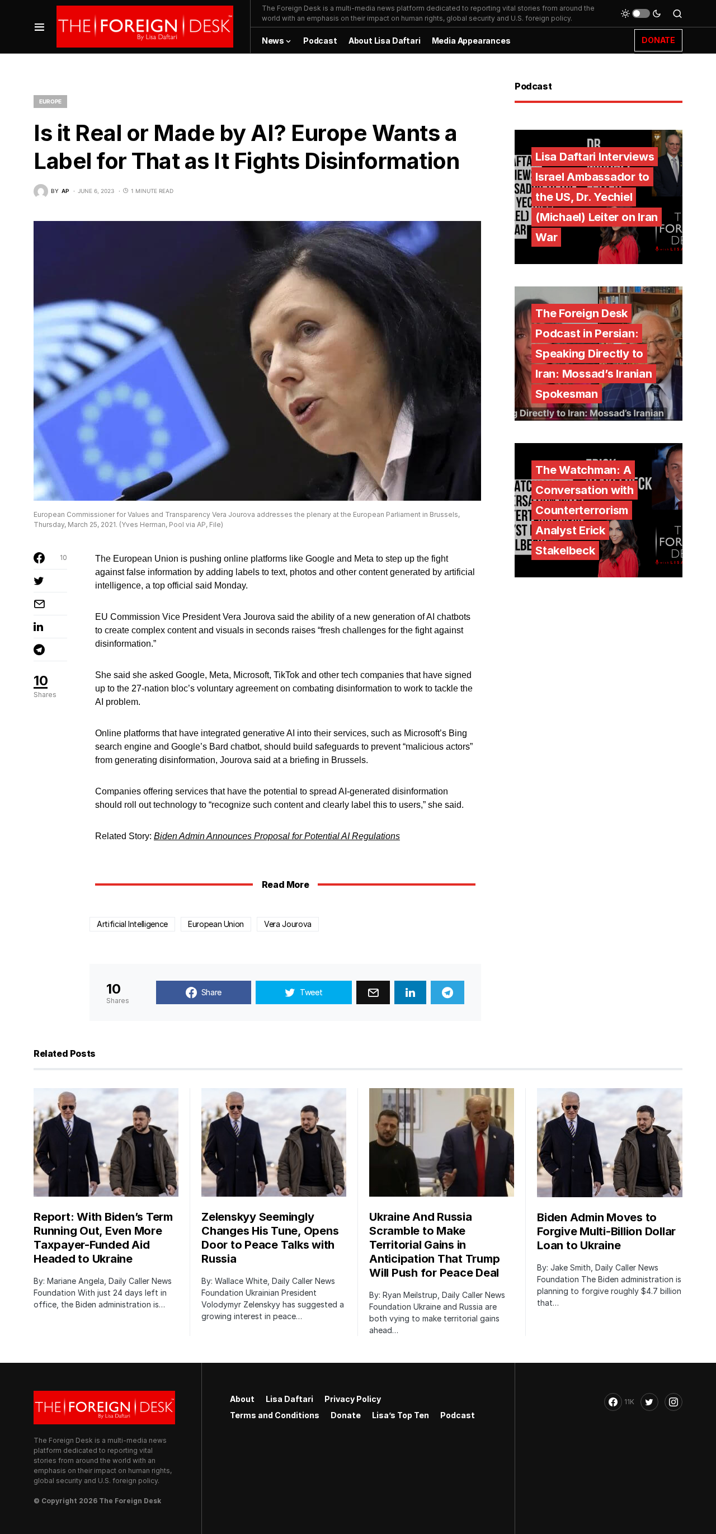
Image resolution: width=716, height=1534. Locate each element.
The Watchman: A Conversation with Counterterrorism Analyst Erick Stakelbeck (584, 510)
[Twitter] (649, 1402)
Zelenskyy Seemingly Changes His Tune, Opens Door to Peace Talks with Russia (269, 1237)
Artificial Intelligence (132, 924)
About (242, 1399)
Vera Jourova (288, 924)
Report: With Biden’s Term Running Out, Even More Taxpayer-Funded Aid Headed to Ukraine (103, 1237)
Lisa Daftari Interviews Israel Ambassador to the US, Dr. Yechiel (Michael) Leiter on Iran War (596, 197)
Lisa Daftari (289, 1399)
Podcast (457, 1415)
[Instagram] (673, 1402)
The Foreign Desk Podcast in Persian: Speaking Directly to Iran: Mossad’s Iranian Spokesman (593, 354)
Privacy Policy (352, 1399)
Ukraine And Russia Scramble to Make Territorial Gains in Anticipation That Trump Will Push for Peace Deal (434, 1244)
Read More (285, 884)
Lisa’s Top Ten (400, 1415)
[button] (39, 26)
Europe (50, 101)
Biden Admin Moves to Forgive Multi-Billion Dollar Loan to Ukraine (606, 1231)
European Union (216, 924)
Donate (346, 1415)
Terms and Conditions (274, 1415)
